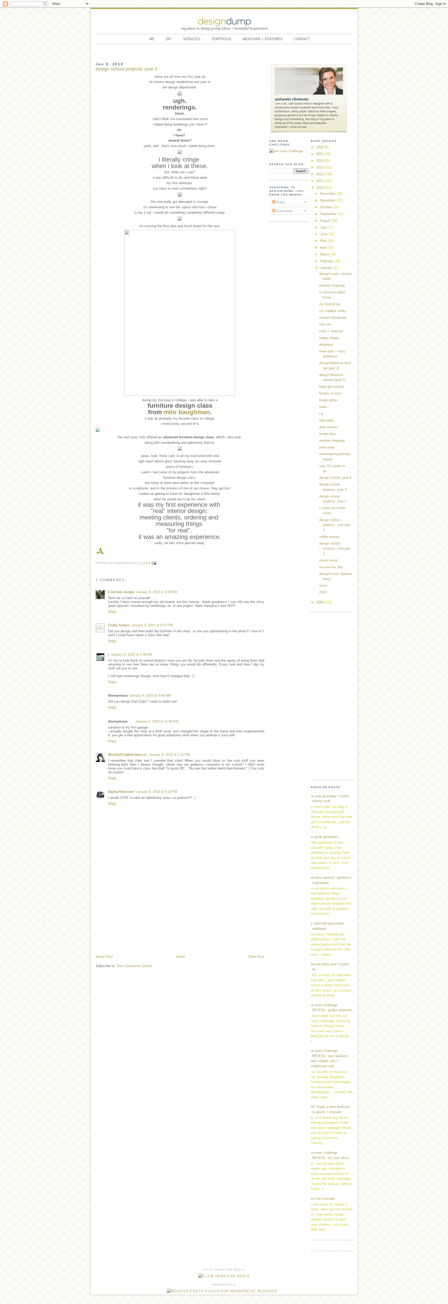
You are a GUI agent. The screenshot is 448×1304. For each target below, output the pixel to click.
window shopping (332, 285)
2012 (320, 174)
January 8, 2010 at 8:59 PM (156, 592)
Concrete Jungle (121, 592)
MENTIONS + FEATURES (263, 39)
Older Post (256, 957)
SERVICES (191, 39)
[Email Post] (154, 562)
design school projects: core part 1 (334, 549)
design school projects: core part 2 (334, 525)
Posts (280, 202)
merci (323, 585)
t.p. (321, 413)
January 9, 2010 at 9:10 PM (156, 792)
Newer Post (104, 957)
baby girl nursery (331, 387)
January (326, 268)
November (328, 200)
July (323, 227)
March (325, 254)
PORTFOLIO (221, 39)
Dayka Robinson (121, 792)
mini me (325, 324)
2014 (320, 161)
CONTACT (302, 39)
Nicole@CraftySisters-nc (127, 755)
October (326, 207)
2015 (320, 154)
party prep (326, 447)
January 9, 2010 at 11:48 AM (156, 721)
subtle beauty (329, 537)
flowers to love (330, 393)
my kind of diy (329, 304)
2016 (320, 147)
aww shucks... (330, 427)
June (324, 234)
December (328, 194)
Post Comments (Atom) (134, 966)
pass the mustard (321, 1199)
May (324, 241)
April (324, 247)
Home (180, 957)
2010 (320, 188)
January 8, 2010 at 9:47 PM (152, 625)
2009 (320, 602)
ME (152, 39)
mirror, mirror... (330, 560)
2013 (320, 167)
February (327, 261)
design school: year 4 (335, 478)
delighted (326, 344)
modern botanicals (333, 318)
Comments (284, 211)
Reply (112, 612)
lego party (326, 420)
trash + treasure (331, 331)
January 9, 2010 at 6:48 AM (131, 654)
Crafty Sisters (119, 625)
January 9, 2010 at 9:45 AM (150, 695)
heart (323, 407)
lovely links (327, 434)
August (326, 221)
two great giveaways (323, 837)
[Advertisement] (180, 915)
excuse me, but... (332, 567)
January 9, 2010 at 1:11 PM (169, 755)
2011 (320, 181)
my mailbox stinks (333, 311)
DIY (169, 39)
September (329, 214)
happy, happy (329, 338)
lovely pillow (328, 400)
